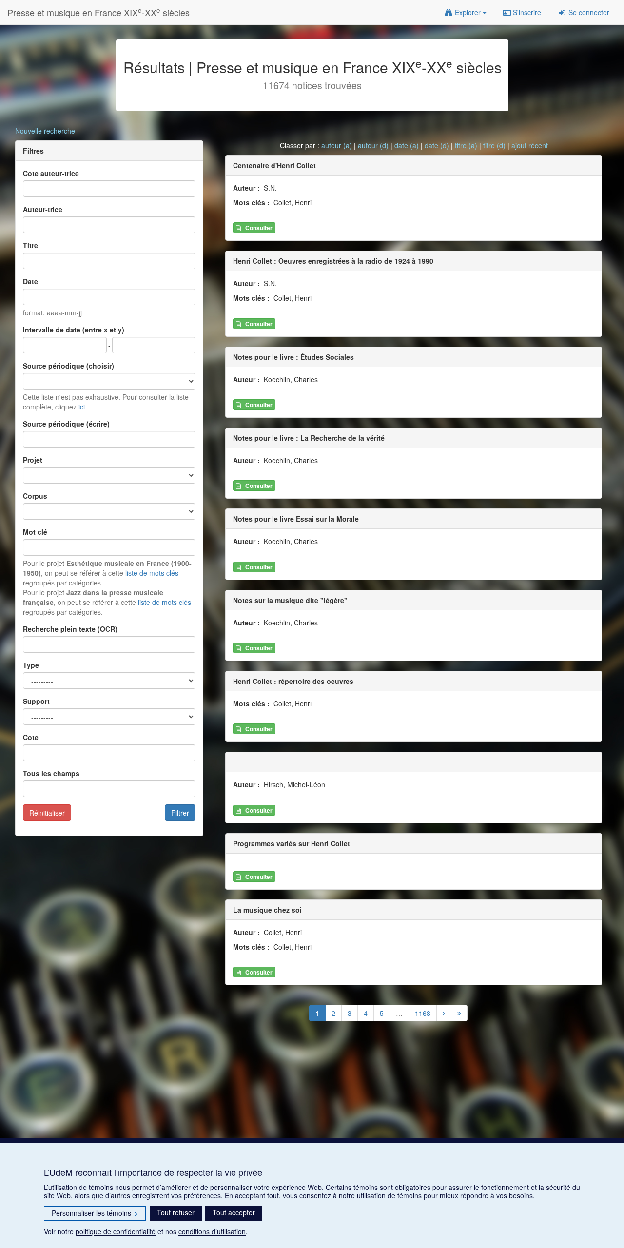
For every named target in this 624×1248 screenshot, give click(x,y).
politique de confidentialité (116, 1231)
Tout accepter (234, 1212)
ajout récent (529, 145)
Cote (31, 737)
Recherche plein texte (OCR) (70, 629)
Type (31, 665)
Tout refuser (176, 1212)
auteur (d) (373, 145)
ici (81, 406)
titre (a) (466, 145)
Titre (30, 245)
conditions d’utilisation (212, 1231)
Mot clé (35, 532)
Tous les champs (51, 773)
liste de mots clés (151, 573)
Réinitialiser (47, 813)
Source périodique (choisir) (68, 365)
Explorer (468, 12)
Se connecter (587, 12)
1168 (422, 1013)
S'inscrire (526, 12)
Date (30, 281)
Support (36, 701)
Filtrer (180, 813)
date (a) (406, 145)
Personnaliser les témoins (95, 1213)
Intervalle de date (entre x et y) (73, 329)
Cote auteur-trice (51, 173)
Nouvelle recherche (45, 131)
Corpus (35, 496)
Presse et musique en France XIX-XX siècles (98, 12)
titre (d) (494, 145)
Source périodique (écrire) (66, 424)
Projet (32, 460)
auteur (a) (336, 145)
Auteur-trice (42, 209)
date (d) (437, 145)
